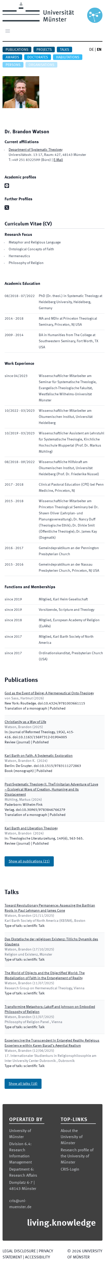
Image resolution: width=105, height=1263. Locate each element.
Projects (44, 50)
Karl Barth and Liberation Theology (31, 828)
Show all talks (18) (23, 1084)
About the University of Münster (72, 1137)
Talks (64, 50)
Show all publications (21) (29, 861)
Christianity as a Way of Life (25, 722)
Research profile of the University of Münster (77, 1156)
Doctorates (37, 57)
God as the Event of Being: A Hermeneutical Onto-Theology (49, 693)
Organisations (41, 65)
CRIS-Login (70, 1170)
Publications (17, 50)
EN (99, 50)
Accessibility (37, 1257)
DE (91, 50)
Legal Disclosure (19, 1251)
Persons (13, 65)
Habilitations (67, 57)
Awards (12, 57)
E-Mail (58, 160)
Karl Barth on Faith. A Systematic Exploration (39, 756)
